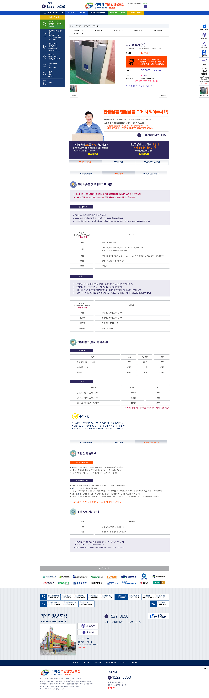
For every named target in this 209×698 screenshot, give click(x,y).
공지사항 (123, 663)
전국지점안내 (86, 663)
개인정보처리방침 (111, 663)
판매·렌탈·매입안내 (98, 13)
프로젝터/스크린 (53, 48)
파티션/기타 (52, 39)
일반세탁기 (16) (78, 31)
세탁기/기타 (52, 68)
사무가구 (51, 22)
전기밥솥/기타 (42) (79, 33)
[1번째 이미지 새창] (73, 88)
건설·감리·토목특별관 (117, 13)
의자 (49, 33)
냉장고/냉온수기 (53, 63)
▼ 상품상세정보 (85, 162)
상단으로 (206, 668)
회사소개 (71, 13)
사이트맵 (134, 663)
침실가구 (51, 72)
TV (49, 65)
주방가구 (51, 76)
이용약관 (98, 663)
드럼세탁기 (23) (98, 31)
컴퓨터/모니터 (52, 44)
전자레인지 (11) (118, 31)
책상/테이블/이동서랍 (55, 31)
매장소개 (82, 13)
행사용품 (51, 26)
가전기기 (51, 24)
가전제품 (78, 26)
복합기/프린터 (52, 46)
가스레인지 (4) (138, 31)
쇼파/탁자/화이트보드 (55, 37)
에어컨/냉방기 (52, 57)
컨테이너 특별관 (53, 17)
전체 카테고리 (53, 13)
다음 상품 (163, 96)
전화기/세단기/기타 (54, 50)
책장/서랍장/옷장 (53, 35)
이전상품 (74, 96)
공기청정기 (96, 26)
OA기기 (58, 22)
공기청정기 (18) (157, 31)
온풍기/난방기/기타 (54, 59)
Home (71, 26)
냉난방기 (59, 24)
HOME (130, 3)
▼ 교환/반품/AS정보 (152, 162)
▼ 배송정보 (118, 162)
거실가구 (51, 74)
